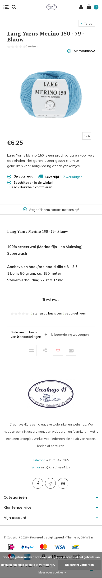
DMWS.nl (87, 537)
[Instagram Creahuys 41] (50, 483)
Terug (87, 23)
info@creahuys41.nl (55, 467)
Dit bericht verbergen (79, 565)
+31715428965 (57, 460)
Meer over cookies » (52, 572)
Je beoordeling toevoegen (70, 334)
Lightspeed (56, 537)
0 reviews (32, 46)
